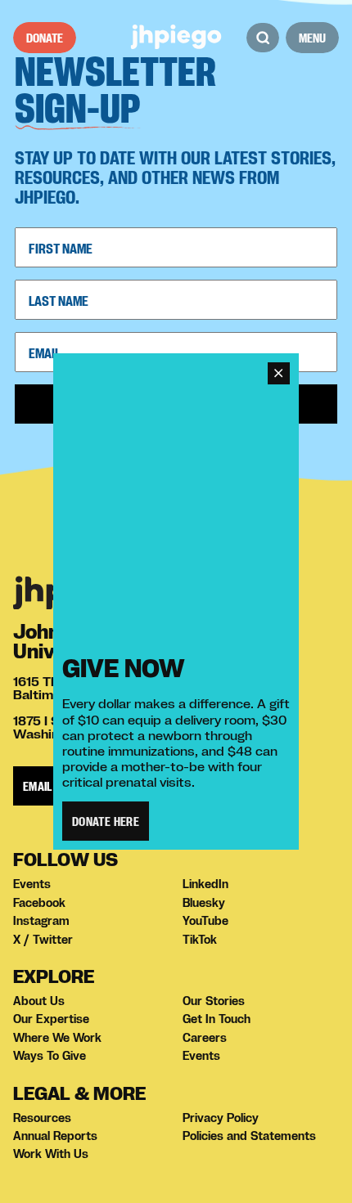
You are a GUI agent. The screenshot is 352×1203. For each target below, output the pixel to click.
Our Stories (214, 1001)
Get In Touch (216, 1019)
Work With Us (50, 1154)
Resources (42, 1118)
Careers (205, 1038)
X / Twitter (43, 939)
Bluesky (204, 903)
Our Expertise (51, 1019)
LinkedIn (205, 884)
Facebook (39, 903)
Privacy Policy (221, 1118)
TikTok (200, 939)
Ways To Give (49, 1056)
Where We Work (57, 1038)
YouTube (205, 921)
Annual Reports (55, 1136)
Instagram (41, 921)
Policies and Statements (249, 1136)
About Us (39, 1001)
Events (32, 884)
